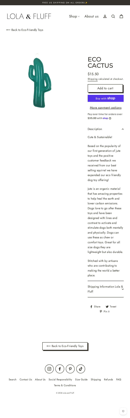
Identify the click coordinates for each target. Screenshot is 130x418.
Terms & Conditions (65, 385)
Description (95, 129)
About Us (40, 379)
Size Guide (81, 379)
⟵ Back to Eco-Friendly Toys (24, 30)
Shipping (93, 79)
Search (12, 379)
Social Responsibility (60, 379)
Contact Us (26, 379)
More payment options (105, 107)
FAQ (118, 379)
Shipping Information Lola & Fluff (105, 289)
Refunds (108, 379)
